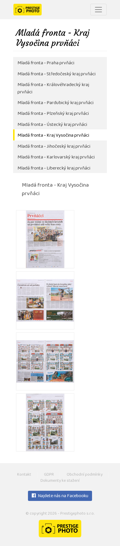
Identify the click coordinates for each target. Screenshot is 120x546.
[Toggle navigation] (98, 9)
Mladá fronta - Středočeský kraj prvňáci (56, 74)
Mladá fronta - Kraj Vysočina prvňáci (53, 135)
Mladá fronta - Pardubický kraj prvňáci (55, 103)
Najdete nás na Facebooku (62, 496)
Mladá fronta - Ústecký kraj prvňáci (52, 124)
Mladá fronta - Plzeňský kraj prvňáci (53, 113)
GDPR (49, 475)
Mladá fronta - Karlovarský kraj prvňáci (56, 157)
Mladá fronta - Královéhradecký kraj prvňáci (53, 89)
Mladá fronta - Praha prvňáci (45, 63)
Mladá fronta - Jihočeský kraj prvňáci (53, 146)
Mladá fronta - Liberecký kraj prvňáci (53, 168)
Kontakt (24, 475)
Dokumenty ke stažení (60, 481)
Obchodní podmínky (85, 475)
